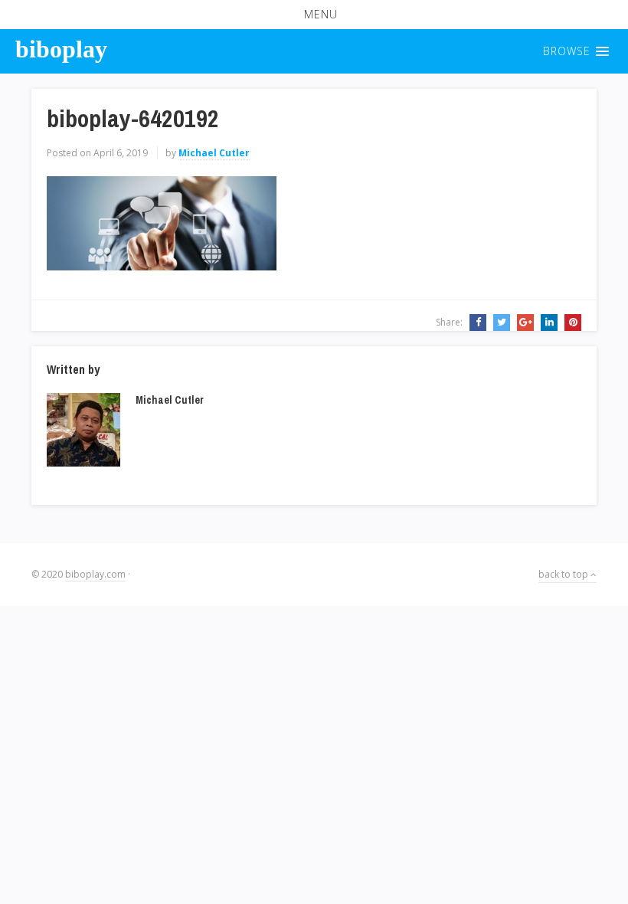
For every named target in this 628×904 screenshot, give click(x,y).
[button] (314, 14)
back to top (564, 574)
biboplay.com (95, 574)
